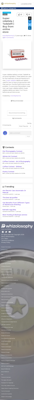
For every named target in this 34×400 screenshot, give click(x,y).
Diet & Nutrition (5, 285)
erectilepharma (8, 35)
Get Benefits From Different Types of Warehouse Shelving (16, 204)
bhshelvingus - (6, 206)
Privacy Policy (5, 242)
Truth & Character (5, 391)
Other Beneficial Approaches (8, 338)
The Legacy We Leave (6, 380)
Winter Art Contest (10, 156)
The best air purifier (10, 197)
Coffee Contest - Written (12, 167)
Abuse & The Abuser (6, 247)
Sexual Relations (5, 371)
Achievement (4, 249)
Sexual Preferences (5, 369)
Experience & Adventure (7, 294)
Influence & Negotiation (6, 319)
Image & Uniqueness (6, 313)
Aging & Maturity (5, 255)
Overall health (6, 12)
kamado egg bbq (9, 210)
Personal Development (6, 355)
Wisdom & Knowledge (6, 396)
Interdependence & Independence (9, 321)
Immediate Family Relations (8, 316)
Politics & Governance (6, 357)
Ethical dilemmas (5, 291)
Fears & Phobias (5, 299)
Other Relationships (6, 341)
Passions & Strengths (6, 346)
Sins (2, 374)
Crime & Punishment (6, 271)
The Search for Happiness (7, 382)
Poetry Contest (8, 172)
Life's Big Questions (5, 324)
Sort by (29, 123)
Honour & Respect (5, 308)
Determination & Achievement (8, 283)
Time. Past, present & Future (8, 385)
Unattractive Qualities (6, 393)
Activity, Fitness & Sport (6, 252)
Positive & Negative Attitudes (8, 360)
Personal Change (5, 352)
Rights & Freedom (5, 363)
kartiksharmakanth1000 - (9, 211)
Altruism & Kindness (6, 258)
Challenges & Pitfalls (6, 263)
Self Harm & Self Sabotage (7, 366)
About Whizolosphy (7, 236)
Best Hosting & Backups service (15, 215)
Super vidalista (11, 80)
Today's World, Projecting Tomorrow (9, 388)
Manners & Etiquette (6, 330)
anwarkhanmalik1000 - (8, 194)
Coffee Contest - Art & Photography (16, 161)
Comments (9, 37)
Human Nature (4, 310)
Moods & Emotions (5, 335)
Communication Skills (6, 269)
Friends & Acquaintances (7, 302)
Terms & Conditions (7, 240)
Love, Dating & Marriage (7, 327)
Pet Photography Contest (12, 151)
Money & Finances (5, 332)
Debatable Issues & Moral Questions (9, 280)
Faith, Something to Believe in (8, 296)
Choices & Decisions (5, 266)
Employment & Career (6, 288)
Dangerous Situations (6, 274)
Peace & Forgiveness (6, 349)
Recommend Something (17, 113)
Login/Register (26, 4)
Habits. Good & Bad (5, 305)
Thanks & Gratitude (5, 377)
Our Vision (4, 238)
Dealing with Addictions (7, 277)
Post (28, 136)
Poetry (5, 14)
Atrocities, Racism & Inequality (8, 260)
